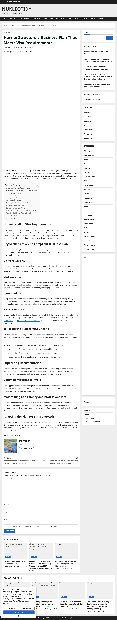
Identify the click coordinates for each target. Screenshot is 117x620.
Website (6, 519)
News (86, 207)
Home (4, 19)
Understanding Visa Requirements (18, 188)
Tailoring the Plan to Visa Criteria (17, 203)
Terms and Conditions (92, 422)
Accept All (19, 612)
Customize (11, 608)
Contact (101, 19)
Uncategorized (89, 249)
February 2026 (89, 134)
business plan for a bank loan (28, 320)
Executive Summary (15, 193)
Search (87, 33)
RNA (45, 19)
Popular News (89, 219)
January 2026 (88, 138)
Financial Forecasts (15, 200)
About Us (87, 411)
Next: (60, 460)
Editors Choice (89, 19)
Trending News (89, 245)
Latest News (88, 202)
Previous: (19, 460)
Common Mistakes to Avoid (15, 208)
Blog (85, 164)
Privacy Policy (89, 418)
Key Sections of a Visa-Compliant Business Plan (22, 191)
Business (6, 32)
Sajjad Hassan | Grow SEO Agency (14, 566)
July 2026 (87, 113)
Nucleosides (24, 19)
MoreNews (65, 618)
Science (86, 232)
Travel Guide (88, 241)
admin (57, 568)
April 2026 (87, 125)
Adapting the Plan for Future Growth (18, 213)
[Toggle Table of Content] (36, 185)
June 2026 (87, 117)
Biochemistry (89, 155)
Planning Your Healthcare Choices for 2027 (14, 562)
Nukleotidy (16, 9)
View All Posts (26, 448)
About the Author (12, 215)
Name (6, 505)
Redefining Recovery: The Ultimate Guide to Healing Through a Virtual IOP (40, 563)
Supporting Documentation (15, 205)
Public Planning (89, 224)
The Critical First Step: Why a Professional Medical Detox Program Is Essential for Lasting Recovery (98, 76)
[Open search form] (114, 19)
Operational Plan (14, 198)
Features (87, 189)
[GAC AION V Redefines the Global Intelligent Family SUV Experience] (66, 551)
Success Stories (89, 236)
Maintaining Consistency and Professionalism (21, 210)
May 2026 (87, 121)
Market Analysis (14, 195)
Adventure (60, 19)
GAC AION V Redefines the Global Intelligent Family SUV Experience (65, 563)
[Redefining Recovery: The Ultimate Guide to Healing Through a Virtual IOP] (41, 551)
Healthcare (88, 198)
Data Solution (89, 172)
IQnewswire (91, 611)
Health (12, 19)
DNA (51, 19)
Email (6, 512)
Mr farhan (8, 47)
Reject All (27, 608)
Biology (36, 19)
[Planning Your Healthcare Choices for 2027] (15, 551)
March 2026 (88, 130)
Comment (8, 479)
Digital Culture (73, 19)
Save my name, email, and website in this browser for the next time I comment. (33, 526)
